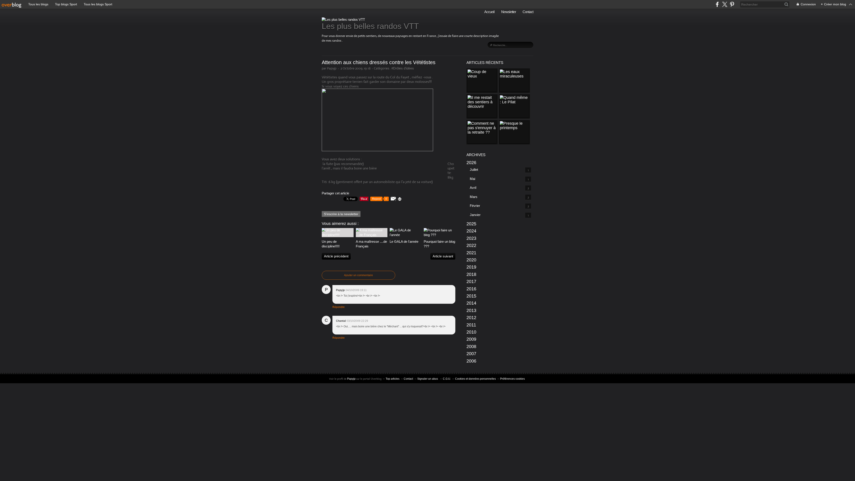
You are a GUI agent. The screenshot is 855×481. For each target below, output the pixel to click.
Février (475, 206)
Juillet (474, 169)
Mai (472, 179)
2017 (471, 281)
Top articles (392, 378)
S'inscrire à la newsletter (341, 214)
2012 (471, 317)
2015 (471, 295)
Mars (473, 197)
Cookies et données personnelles (475, 378)
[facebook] (717, 4)
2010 (471, 332)
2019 (471, 267)
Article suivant (443, 256)
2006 (471, 361)
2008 (471, 346)
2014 (471, 303)
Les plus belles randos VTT (370, 26)
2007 (471, 353)
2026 (471, 162)
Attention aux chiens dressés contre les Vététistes (379, 62)
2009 (471, 339)
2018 (471, 274)
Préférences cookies (512, 378)
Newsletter (508, 12)
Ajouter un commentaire (358, 275)
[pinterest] (732, 4)
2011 (471, 324)
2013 (471, 310)
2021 (471, 252)
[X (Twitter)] (724, 4)
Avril (473, 188)
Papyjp (351, 378)
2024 (471, 230)
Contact (528, 12)
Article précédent (336, 256)
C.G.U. (447, 378)
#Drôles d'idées (402, 68)
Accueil (489, 12)
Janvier (475, 215)
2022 (471, 245)
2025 (471, 223)
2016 (471, 288)
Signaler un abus (428, 378)
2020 (471, 259)
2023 (471, 238)
